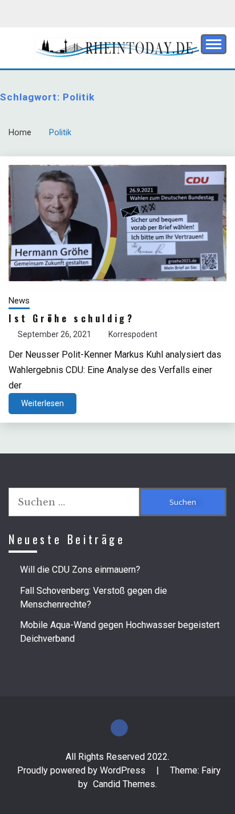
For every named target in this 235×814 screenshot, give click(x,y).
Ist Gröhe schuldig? (71, 318)
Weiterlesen (42, 403)
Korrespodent (132, 334)
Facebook (119, 727)
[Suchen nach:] (74, 502)
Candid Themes (124, 784)
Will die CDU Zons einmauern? (80, 569)
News (19, 300)
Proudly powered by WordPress (82, 770)
